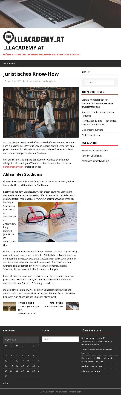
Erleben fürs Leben (91, 135)
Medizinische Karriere (92, 129)
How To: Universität (91, 155)
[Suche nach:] (99, 82)
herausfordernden (13, 166)
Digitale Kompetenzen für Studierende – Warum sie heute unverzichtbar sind (97, 103)
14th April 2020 (14, 81)
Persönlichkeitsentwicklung (95, 160)
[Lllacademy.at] (60, 26)
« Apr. (6, 383)
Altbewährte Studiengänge (43, 81)
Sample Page (8, 63)
